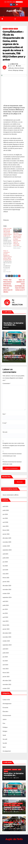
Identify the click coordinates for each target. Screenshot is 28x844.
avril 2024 (5, 617)
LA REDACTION (14, 64)
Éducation (5, 28)
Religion (5, 731)
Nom (4, 414)
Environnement (7, 715)
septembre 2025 (7, 550)
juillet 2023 (6, 652)
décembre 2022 (7, 680)
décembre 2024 (7, 585)
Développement (7, 703)
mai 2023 (5, 660)
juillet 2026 (6, 510)
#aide (19, 65)
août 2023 (5, 649)
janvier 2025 (6, 581)
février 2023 (6, 672)
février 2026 (6, 530)
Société (15, 28)
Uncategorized (7, 751)
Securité (11, 28)
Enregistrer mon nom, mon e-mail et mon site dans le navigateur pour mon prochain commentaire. (14, 445)
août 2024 (5, 601)
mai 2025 (5, 565)
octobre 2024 (6, 593)
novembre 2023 (7, 637)
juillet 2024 (6, 605)
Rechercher (6, 477)
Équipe (7, 327)
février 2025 (6, 577)
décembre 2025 (7, 538)
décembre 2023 (7, 633)
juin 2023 (5, 656)
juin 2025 (5, 561)
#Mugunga (15, 70)
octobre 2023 (6, 641)
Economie (5, 707)
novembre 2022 (7, 684)
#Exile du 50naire (19, 68)
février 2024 (6, 625)
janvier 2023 (6, 676)
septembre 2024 (7, 597)
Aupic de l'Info (14, 10)
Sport (4, 747)
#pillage (21, 70)
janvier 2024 (6, 629)
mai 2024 (5, 613)
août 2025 (5, 554)
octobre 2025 (6, 546)
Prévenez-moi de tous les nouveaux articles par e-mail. (12, 463)
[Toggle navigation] (15, 19)
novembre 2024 (7, 589)
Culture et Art (6, 699)
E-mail (5, 423)
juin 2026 (5, 514)
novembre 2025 (7, 542)
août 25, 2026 (9, 777)
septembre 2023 (7, 645)
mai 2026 (5, 518)
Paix (4, 723)
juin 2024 (5, 609)
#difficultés (11, 68)
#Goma (10, 70)
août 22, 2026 (9, 811)
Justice (4, 719)
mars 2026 (5, 526)
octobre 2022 (6, 688)
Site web (5, 432)
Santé (4, 735)
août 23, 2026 (9, 794)
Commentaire (7, 383)
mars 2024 (5, 621)
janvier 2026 (6, 534)
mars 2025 (5, 573)
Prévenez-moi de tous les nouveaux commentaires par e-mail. (12, 455)
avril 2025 (5, 569)
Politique (5, 727)
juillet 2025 (6, 558)
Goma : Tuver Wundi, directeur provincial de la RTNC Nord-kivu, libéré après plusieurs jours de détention (7, 286)
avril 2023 (5, 664)
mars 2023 (5, 668)
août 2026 (5, 506)
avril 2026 (5, 522)
